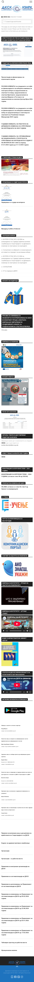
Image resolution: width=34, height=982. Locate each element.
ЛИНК (3, 457)
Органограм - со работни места (12, 858)
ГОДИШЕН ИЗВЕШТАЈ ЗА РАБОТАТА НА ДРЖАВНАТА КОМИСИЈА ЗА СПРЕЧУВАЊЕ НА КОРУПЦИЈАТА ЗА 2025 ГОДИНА (16, 126)
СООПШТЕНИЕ (7, 267)
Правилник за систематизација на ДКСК (15, 876)
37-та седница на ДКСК (10, 271)
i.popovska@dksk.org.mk (10, 799)
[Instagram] (22, 977)
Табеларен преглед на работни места (14, 942)
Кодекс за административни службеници (15, 843)
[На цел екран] (30, 631)
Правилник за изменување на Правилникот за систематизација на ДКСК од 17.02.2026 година (16, 933)
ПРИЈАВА (4, 330)
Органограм (5, 851)
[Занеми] (27, 631)
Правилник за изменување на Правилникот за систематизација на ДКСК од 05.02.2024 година (16, 896)
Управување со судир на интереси (13, 202)
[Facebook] (15, 977)
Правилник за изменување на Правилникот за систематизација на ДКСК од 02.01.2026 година (16, 920)
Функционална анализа (9, 950)
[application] (17, 624)
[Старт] (4, 631)
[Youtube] (12, 977)
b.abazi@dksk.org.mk (9, 764)
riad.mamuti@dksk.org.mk (10, 730)
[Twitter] (18, 977)
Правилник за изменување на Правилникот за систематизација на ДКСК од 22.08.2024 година (16, 908)
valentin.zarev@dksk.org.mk (11, 783)
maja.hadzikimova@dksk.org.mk (11, 746)
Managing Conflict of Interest (10, 229)
